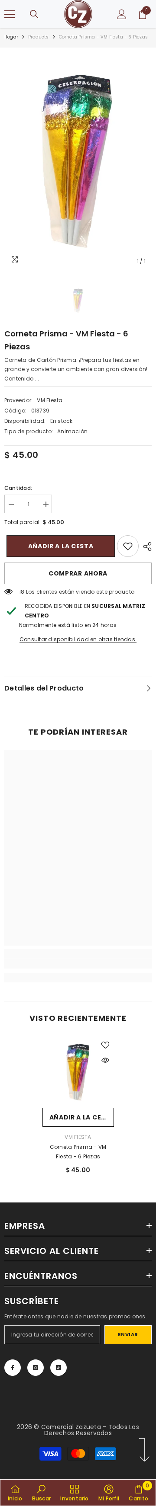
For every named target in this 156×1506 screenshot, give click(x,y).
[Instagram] (35, 1367)
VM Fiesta (49, 400)
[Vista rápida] (105, 1060)
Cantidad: (18, 488)
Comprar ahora (78, 573)
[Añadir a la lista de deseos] (105, 1045)
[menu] (9, 14)
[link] (128, 546)
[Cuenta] (122, 14)
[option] (78, 160)
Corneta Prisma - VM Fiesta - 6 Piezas (78, 1151)
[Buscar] (34, 14)
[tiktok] (58, 1367)
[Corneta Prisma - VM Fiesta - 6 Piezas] (78, 1072)
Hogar (11, 37)
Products (38, 37)
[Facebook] (12, 1367)
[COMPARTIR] (145, 546)
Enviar (128, 1334)
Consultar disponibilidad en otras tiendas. (78, 639)
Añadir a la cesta (58, 546)
